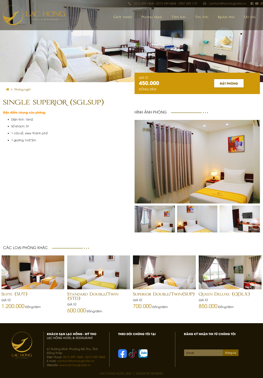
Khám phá (226, 17)
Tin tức (202, 17)
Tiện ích (178, 17)
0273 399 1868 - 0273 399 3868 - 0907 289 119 (165, 3)
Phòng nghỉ (151, 17)
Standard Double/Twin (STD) (92, 296)
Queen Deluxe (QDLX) (224, 294)
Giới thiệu (123, 17)
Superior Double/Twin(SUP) (164, 294)
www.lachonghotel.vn (75, 365)
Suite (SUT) (14, 294)
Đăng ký (230, 352)
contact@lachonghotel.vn (227, 3)
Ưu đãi (250, 17)
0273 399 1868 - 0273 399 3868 (84, 357)
